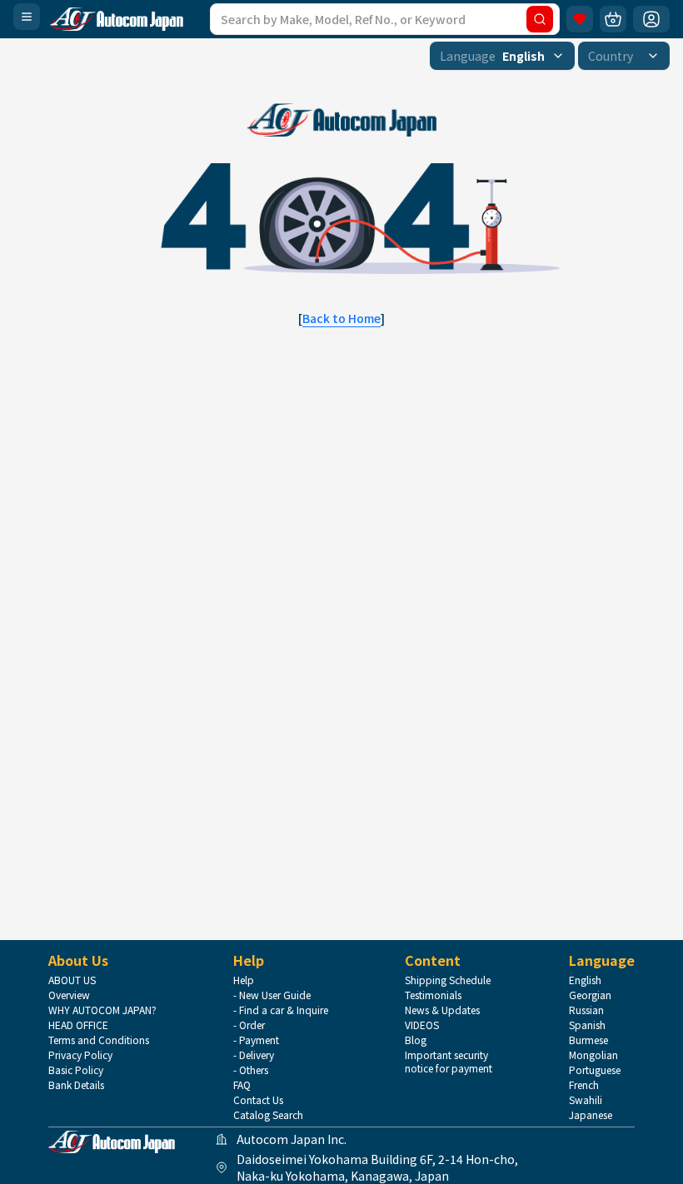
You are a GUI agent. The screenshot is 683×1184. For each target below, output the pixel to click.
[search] (539, 19)
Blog (415, 1040)
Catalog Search (268, 1115)
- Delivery (253, 1055)
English (585, 980)
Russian (586, 1010)
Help (243, 980)
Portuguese (595, 1070)
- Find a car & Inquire (280, 1010)
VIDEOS (422, 1025)
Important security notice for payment (448, 1061)
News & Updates (442, 1010)
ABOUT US (72, 980)
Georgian (590, 995)
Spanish (587, 1025)
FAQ (242, 1085)
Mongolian (593, 1055)
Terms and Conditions (98, 1040)
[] (341, 318)
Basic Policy (75, 1070)
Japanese (590, 1115)
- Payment (256, 1040)
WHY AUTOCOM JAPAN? (102, 1010)
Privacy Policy (80, 1055)
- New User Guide (272, 995)
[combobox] (502, 56)
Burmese (588, 1040)
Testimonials (433, 995)
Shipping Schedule (448, 980)
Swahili (585, 1100)
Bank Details (76, 1085)
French (584, 1085)
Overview (69, 995)
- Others (250, 1070)
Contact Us (258, 1100)
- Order (249, 1025)
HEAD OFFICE (78, 1025)
